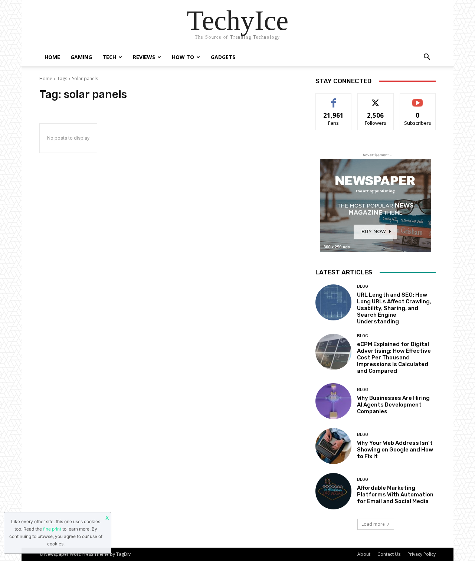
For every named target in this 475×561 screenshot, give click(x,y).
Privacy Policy (421, 554)
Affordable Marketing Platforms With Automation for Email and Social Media (395, 495)
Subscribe (417, 99)
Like (334, 99)
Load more (373, 524)
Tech (109, 57)
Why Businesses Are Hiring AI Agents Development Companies (393, 405)
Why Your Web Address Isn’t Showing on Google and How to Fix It (395, 450)
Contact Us (388, 554)
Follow (375, 99)
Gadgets (223, 57)
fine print (52, 529)
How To (183, 57)
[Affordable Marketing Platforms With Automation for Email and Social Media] (333, 491)
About (363, 554)
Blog (362, 286)
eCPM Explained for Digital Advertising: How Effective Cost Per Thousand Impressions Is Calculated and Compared (394, 357)
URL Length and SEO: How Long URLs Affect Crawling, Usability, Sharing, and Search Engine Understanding (394, 308)
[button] (427, 57)
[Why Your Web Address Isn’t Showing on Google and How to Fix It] (333, 446)
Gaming (81, 57)
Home (52, 57)
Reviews (144, 57)
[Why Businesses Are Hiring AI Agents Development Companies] (333, 401)
